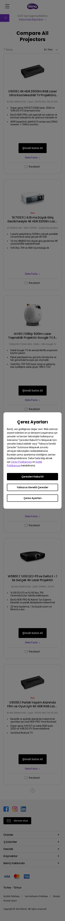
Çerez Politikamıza (21, 461)
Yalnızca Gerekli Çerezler (32, 487)
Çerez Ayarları (33, 498)
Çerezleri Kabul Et (32, 476)
